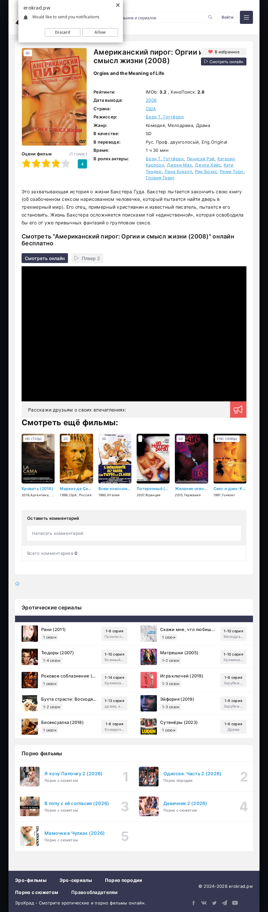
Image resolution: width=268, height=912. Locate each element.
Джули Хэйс (208, 164)
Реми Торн (231, 171)
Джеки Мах (179, 164)
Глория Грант (160, 177)
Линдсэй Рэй (200, 158)
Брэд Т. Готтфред (165, 116)
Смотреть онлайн (45, 258)
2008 (151, 100)
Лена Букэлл (178, 171)
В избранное (227, 51)
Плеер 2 (91, 258)
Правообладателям (94, 892)
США (151, 108)
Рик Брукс (206, 171)
